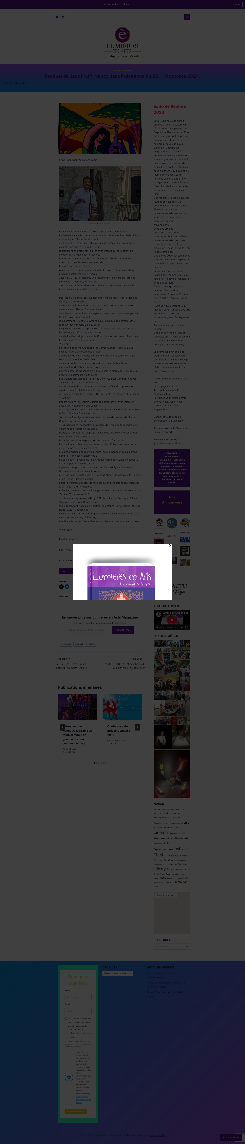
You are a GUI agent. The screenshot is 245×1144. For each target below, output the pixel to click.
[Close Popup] (170, 546)
